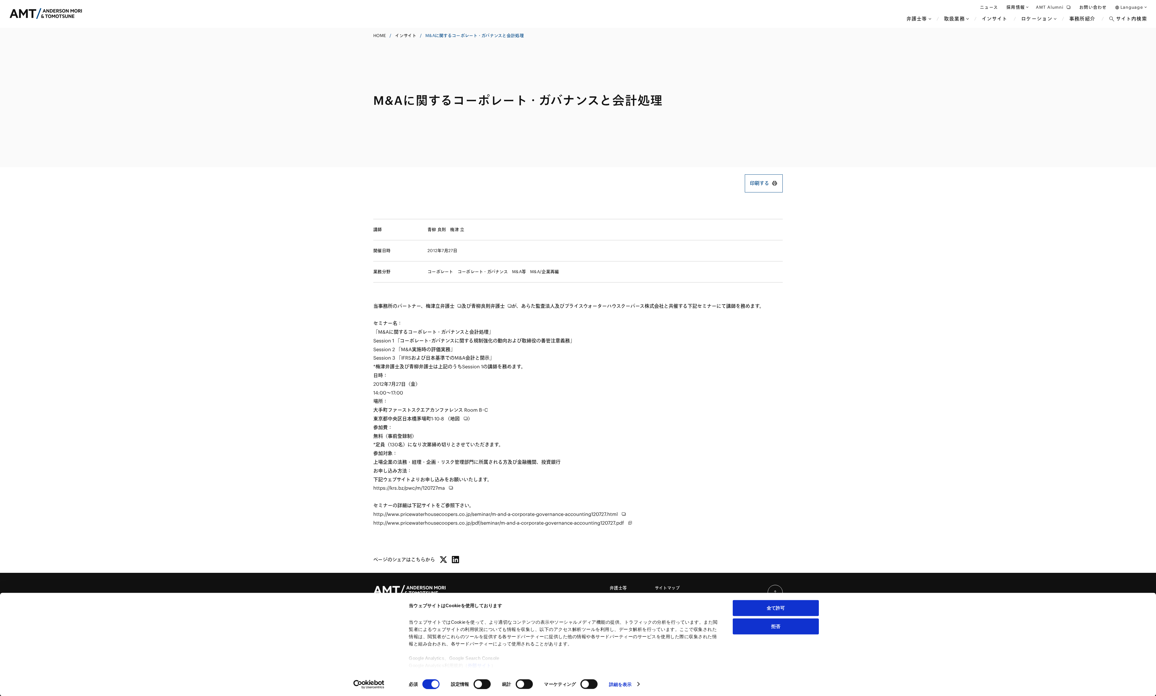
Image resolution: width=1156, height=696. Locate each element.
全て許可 (776, 607)
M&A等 (519, 271)
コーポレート (440, 271)
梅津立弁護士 (440, 306)
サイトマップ (667, 588)
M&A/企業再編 (544, 271)
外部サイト (479, 665)
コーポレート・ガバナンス (483, 271)
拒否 (775, 626)
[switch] (482, 684)
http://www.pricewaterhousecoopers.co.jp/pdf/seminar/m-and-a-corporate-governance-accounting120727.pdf (499, 523)
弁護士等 (618, 588)
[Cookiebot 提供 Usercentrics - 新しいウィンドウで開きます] (369, 684)
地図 (455, 419)
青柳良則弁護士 (488, 306)
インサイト (405, 35)
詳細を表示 (620, 684)
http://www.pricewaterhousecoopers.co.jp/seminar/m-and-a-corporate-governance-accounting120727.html (496, 514)
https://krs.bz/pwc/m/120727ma (409, 488)
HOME (379, 35)
